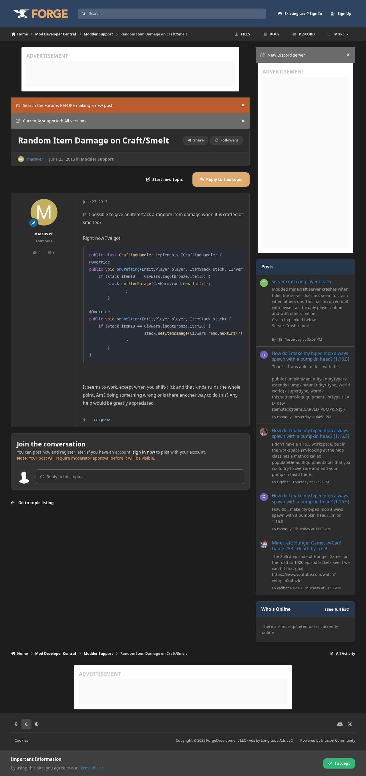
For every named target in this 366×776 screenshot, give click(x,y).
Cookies (21, 740)
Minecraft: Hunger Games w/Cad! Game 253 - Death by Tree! (306, 546)
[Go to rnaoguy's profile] (264, 355)
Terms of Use (91, 768)
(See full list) (337, 609)
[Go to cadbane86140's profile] (264, 544)
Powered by (327, 740)
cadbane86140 (289, 588)
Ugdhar (283, 481)
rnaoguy (284, 416)
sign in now (144, 452)
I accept (342, 763)
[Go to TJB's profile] (264, 283)
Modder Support (97, 159)
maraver (35, 159)
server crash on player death (301, 282)
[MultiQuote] (84, 420)
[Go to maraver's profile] (21, 159)
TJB (280, 339)
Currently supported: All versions (54, 120)
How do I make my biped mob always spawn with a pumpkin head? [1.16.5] (310, 356)
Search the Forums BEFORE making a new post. (68, 105)
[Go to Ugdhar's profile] (264, 432)
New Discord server (286, 55)
